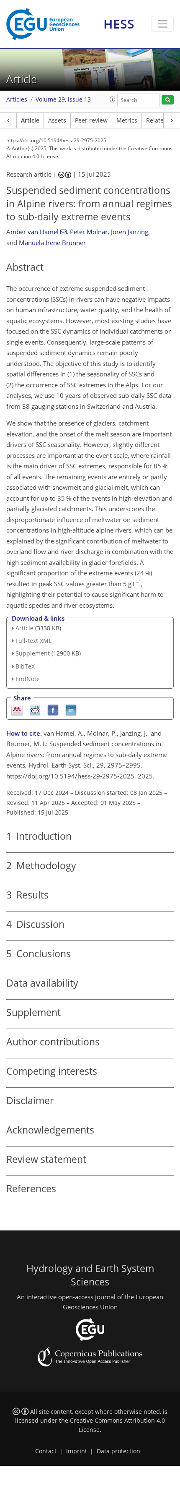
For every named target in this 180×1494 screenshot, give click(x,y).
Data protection (118, 1451)
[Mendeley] (17, 709)
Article (30, 120)
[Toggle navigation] (163, 24)
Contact (46, 1451)
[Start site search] (168, 100)
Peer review (91, 120)
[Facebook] (53, 709)
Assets (57, 120)
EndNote (27, 679)
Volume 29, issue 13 (63, 99)
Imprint (76, 1451)
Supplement (32, 653)
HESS (118, 23)
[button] (113, 99)
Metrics (126, 120)
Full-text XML (33, 641)
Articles (16, 99)
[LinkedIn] (71, 709)
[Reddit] (35, 709)
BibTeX (25, 666)
